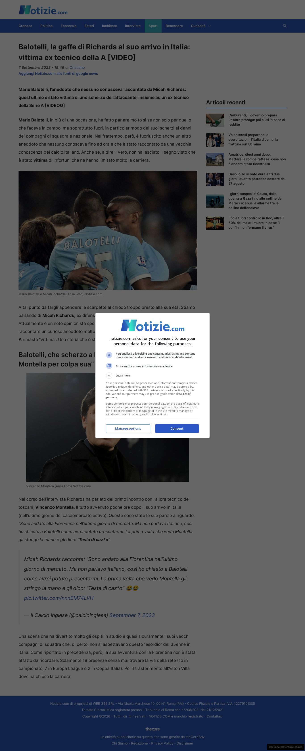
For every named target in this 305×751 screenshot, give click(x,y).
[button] (152, 375)
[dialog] (152, 375)
